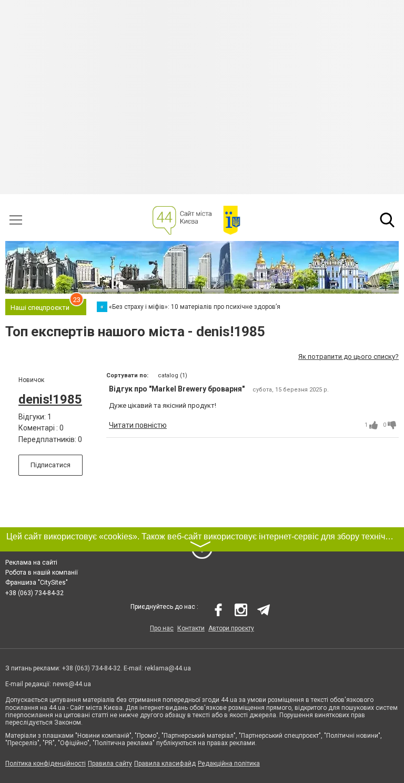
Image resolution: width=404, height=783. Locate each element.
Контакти (191, 628)
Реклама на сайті (31, 562)
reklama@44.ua (168, 668)
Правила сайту (110, 763)
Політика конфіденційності (45, 763)
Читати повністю (138, 425)
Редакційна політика (229, 763)
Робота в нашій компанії (41, 572)
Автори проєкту (231, 628)
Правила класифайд (165, 763)
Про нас (162, 628)
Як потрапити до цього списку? (348, 356)
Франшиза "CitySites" (36, 582)
